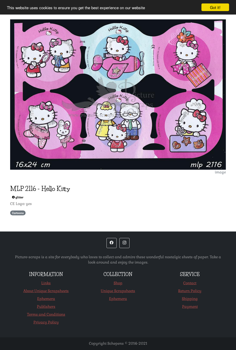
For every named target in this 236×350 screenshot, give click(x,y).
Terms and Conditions (46, 314)
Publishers (46, 306)
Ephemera (46, 298)
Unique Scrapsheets (118, 290)
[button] (111, 243)
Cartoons (18, 213)
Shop (118, 283)
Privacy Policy (46, 322)
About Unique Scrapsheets (46, 290)
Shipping (190, 298)
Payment (190, 306)
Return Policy (189, 290)
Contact (189, 283)
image (220, 172)
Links (46, 283)
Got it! (215, 7)
